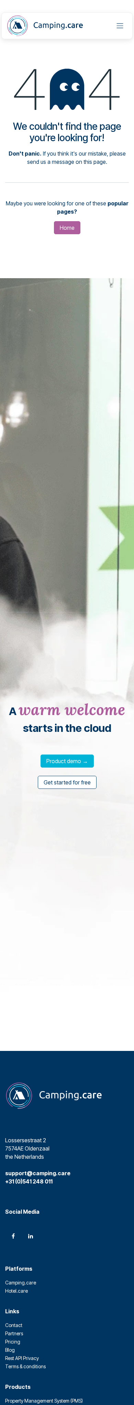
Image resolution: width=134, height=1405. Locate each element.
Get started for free (67, 782)
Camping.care (20, 1282)
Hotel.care (16, 1291)
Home (67, 227)
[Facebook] (13, 1236)
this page (94, 161)
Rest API (14, 1358)
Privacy (31, 1358)
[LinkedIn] (30, 1236)
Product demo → (67, 761)
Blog (10, 1350)
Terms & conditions (25, 1366)
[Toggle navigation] (120, 26)
